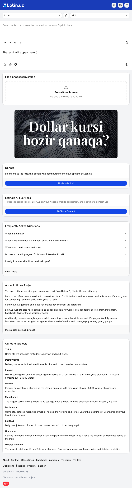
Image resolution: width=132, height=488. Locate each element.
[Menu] (126, 5)
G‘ (15, 42)
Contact (15, 460)
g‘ (21, 42)
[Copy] (126, 64)
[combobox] (32, 15)
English (42, 465)
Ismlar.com (11, 407)
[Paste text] (126, 42)
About (6, 460)
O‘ (5, 42)
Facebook (10, 313)
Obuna (6, 477)
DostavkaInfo (12, 359)
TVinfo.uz (10, 349)
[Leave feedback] (15, 64)
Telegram (76, 304)
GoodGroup (21, 477)
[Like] (10, 64)
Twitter (20, 313)
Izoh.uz (9, 383)
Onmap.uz (10, 431)
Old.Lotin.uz (27, 460)
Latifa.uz (9, 420)
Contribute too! (66, 183)
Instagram (110, 309)
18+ (6, 483)
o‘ (10, 42)
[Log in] (120, 5)
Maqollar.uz (11, 397)
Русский (31, 465)
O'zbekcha (8, 465)
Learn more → (12, 271)
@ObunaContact (66, 211)
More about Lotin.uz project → (21, 329)
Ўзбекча (20, 465)
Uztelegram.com (14, 444)
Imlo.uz (9, 370)
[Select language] (114, 5)
